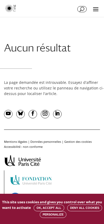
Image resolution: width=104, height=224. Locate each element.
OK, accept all (49, 207)
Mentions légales (15, 142)
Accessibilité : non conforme (23, 147)
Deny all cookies (84, 207)
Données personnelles (45, 142)
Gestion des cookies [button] (78, 142)
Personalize (53, 214)
